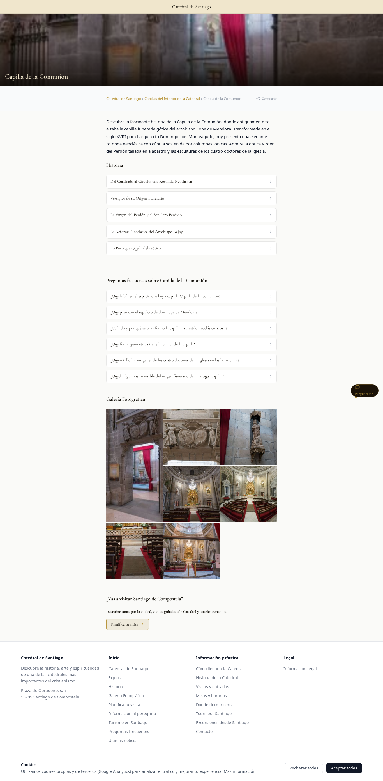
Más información (239, 771)
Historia (116, 686)
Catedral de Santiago (123, 98)
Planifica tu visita (124, 624)
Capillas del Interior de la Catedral (172, 98)
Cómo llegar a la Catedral (220, 668)
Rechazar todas (303, 768)
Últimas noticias (124, 740)
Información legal (300, 668)
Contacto (204, 731)
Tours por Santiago (214, 713)
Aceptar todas (344, 768)
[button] (191, 296)
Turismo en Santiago (128, 722)
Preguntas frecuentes (129, 731)
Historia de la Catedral (217, 677)
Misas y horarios (211, 695)
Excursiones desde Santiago (222, 722)
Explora (116, 677)
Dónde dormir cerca (215, 704)
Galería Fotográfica (126, 695)
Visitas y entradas (212, 686)
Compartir (269, 98)
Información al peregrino (132, 713)
